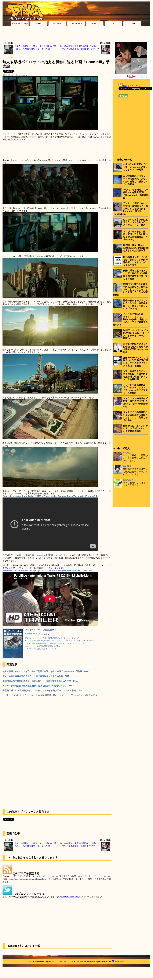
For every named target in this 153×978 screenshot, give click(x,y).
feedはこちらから (131, 86)
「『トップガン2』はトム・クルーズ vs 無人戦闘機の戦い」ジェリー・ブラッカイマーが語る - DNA (50, 695)
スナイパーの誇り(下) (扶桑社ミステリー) (40, 649)
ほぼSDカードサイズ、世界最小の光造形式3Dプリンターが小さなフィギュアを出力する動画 (136, 361)
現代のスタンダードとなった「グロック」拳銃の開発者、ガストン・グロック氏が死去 (135, 261)
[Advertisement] (76, 34)
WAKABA (128, 480)
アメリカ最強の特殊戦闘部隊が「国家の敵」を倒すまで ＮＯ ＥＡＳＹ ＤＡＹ (55, 643)
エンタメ (8, 57)
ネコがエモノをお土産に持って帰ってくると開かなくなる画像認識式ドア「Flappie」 (135, 235)
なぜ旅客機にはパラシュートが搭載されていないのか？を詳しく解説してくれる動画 (135, 180)
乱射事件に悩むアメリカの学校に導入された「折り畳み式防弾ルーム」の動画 (135, 348)
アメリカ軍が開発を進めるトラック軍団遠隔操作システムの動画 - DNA (36, 676)
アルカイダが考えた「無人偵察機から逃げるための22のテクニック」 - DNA (38, 685)
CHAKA (127, 452)
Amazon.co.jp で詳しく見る (37, 634)
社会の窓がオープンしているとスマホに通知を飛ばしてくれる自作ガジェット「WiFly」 (135, 304)
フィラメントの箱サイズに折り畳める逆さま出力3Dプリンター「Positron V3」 (135, 402)
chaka (24, 75)
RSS (108, 961)
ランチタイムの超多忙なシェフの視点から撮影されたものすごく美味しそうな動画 (135, 416)
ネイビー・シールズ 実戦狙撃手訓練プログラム (42, 646)
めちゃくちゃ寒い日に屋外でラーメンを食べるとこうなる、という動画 (135, 222)
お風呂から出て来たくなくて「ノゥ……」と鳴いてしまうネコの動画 (135, 167)
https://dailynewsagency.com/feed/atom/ (27, 879)
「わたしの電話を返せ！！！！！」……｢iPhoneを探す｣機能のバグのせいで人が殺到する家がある (130, 319)
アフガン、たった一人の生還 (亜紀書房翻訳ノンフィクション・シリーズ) (52, 638)
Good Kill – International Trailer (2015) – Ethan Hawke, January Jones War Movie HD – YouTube (51, 496)
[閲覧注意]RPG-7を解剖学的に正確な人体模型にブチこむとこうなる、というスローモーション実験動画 (130, 289)
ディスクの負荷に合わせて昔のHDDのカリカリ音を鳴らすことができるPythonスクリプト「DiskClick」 (130, 208)
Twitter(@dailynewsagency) (90, 961)
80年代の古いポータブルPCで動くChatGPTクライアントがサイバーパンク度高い (136, 334)
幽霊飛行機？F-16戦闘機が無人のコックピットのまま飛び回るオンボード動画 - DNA (42, 690)
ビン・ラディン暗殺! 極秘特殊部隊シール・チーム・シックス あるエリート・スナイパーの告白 (60, 641)
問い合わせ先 (118, 961)
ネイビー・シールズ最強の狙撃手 (40, 629)
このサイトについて (64, 961)
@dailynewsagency (70, 896)
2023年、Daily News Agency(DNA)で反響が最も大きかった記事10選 (136, 248)
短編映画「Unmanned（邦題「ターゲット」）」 (48, 555)
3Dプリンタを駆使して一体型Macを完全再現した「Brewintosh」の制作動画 (136, 193)
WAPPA (127, 466)
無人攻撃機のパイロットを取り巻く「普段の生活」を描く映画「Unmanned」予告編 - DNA (46, 671)
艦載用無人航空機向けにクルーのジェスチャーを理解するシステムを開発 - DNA (40, 681)
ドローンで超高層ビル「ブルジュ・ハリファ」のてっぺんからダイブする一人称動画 (135, 389)
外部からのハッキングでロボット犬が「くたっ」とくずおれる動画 (135, 428)
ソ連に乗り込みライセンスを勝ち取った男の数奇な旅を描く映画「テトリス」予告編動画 (135, 375)
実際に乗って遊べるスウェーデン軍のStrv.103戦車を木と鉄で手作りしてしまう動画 (135, 274)
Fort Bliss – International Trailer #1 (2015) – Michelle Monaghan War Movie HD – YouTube (47, 570)
